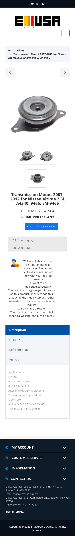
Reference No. (19, 350)
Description (17, 330)
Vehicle (14, 360)
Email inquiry (25, 240)
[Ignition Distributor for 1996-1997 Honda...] (10, 72)
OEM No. (15, 340)
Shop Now (23, 247)
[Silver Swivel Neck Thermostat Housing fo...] (65, 72)
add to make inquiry (41, 226)
